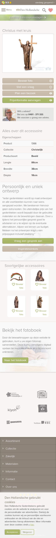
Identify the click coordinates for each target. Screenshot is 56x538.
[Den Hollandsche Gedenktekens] (27, 10)
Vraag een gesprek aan (28, 241)
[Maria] (39, 277)
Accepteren (12, 532)
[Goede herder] (39, 303)
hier (32, 524)
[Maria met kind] (16, 303)
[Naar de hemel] (16, 277)
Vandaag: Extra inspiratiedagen (28, 17)
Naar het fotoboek (15, 360)
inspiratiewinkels (28, 249)
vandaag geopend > (44, 2)
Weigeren (27, 532)
